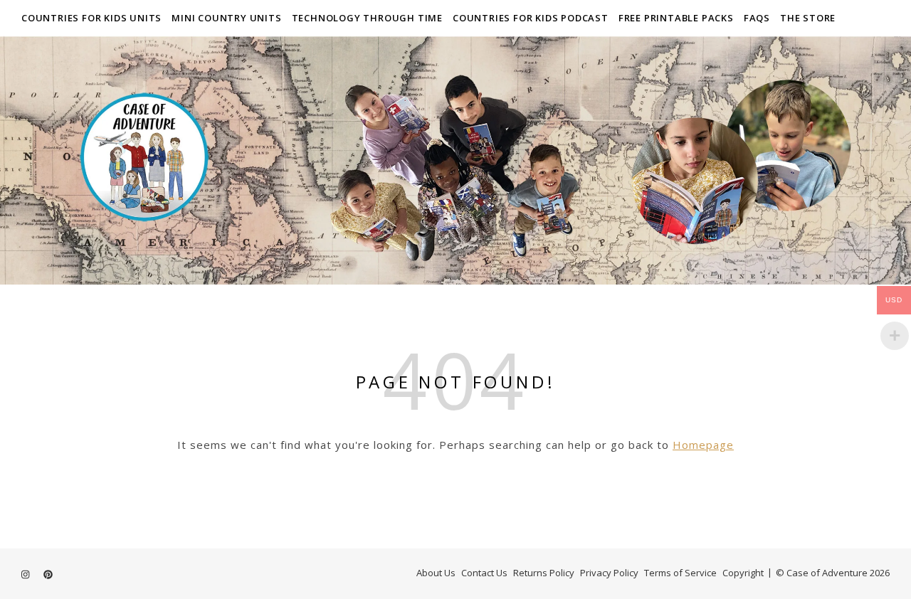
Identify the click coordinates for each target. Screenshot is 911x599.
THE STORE (808, 17)
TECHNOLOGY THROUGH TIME (367, 17)
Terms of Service (680, 572)
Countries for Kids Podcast (531, 17)
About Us (436, 572)
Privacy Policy (609, 572)
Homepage (703, 445)
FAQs (757, 17)
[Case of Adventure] (455, 160)
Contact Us (484, 572)
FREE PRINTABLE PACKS (676, 17)
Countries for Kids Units (91, 17)
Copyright (743, 572)
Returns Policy (543, 572)
